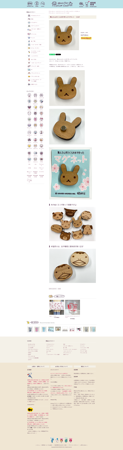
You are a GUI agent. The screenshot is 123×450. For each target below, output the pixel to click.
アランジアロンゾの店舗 (32, 351)
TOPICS (29, 352)
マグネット (77, 11)
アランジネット (52, 11)
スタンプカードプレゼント (33, 349)
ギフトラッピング (31, 345)
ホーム (38, 445)
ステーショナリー (70, 11)
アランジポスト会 (31, 356)
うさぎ (67, 13)
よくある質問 (30, 347)
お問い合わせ (83, 445)
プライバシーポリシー (73, 445)
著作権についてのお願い (47, 445)
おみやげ (29, 359)
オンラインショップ (61, 11)
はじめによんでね (31, 344)
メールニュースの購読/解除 (33, 357)
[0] (87, 4)
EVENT (29, 354)
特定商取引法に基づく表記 (60, 445)
